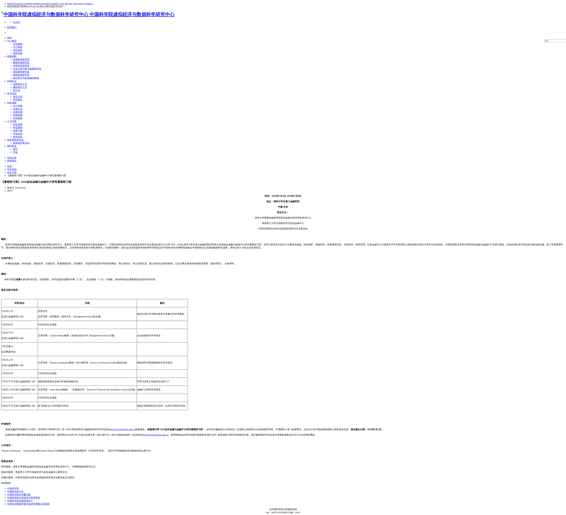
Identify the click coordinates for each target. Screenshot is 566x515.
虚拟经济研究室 (21, 59)
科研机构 (12, 56)
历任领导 (17, 50)
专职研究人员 (20, 84)
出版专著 (17, 112)
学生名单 (17, 133)
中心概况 (12, 41)
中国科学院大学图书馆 (19, 494)
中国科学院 (13, 488)
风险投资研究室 (21, 75)
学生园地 (17, 127)
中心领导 (17, 47)
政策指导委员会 (15, 140)
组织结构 (17, 53)
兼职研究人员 (20, 87)
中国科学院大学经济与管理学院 (23, 497)
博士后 (16, 90)
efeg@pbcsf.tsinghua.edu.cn (122, 429)
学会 (15, 152)
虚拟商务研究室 (21, 72)
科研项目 (17, 99)
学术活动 (12, 93)
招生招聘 (17, 124)
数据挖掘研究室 (21, 62)
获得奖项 (17, 115)
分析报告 (17, 118)
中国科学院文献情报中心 (20, 501)
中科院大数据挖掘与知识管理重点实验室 (28, 504)
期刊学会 (12, 146)
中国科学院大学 (15, 491)
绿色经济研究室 (21, 65)
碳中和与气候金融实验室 (26, 78)
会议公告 (17, 96)
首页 (9, 38)
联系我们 (12, 27)
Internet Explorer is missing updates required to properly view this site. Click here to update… (50, 3)
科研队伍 (12, 81)
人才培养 (12, 121)
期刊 (15, 149)
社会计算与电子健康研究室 (27, 68)
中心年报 (17, 106)
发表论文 (17, 109)
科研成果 (12, 102)
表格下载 (17, 130)
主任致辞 (17, 44)
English (16, 22)
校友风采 (17, 136)
